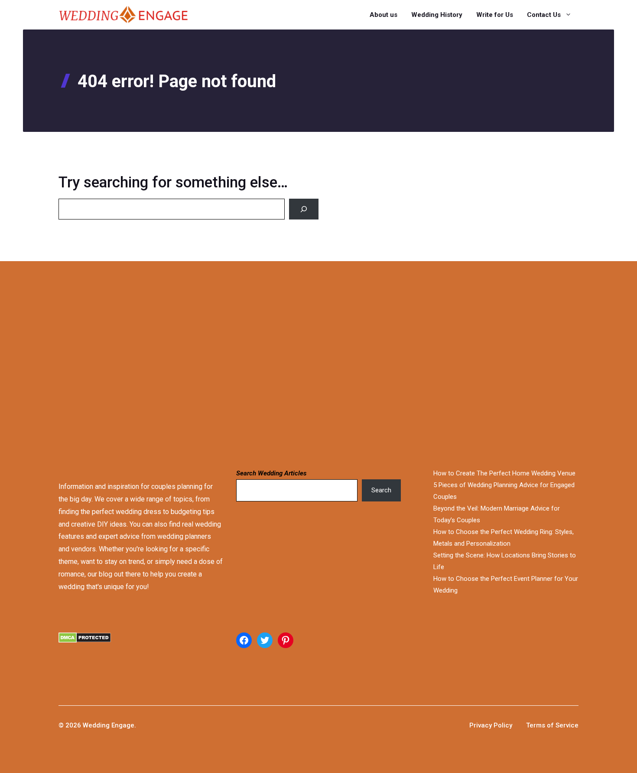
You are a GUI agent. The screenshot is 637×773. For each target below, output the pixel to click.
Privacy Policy (490, 725)
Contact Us (544, 15)
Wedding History (436, 15)
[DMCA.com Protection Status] (140, 648)
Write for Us (494, 15)
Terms (536, 725)
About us (383, 15)
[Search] (303, 209)
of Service (562, 725)
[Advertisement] (274, 363)
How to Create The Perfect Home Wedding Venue (504, 473)
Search (381, 490)
